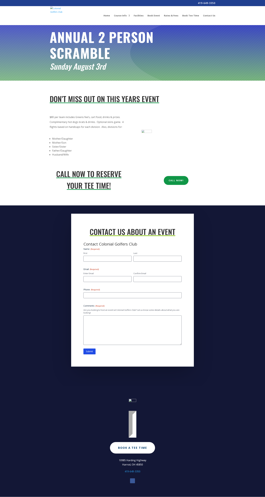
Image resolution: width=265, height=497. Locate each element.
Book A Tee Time (132, 448)
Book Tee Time (190, 16)
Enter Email (88, 273)
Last (135, 253)
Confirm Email (139, 273)
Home (107, 16)
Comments (93, 305)
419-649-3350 (206, 3)
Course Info (120, 16)
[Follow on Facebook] (132, 480)
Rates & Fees (171, 16)
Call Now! (176, 180)
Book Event (154, 16)
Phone (91, 289)
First (85, 253)
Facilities (139, 16)
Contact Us (209, 16)
